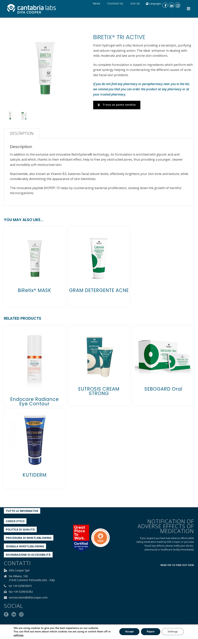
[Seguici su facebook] (6, 614)
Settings (173, 632)
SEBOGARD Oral (163, 389)
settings (18, 635)
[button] (78, 33)
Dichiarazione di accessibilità (28, 554)
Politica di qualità (20, 529)
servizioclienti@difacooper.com (28, 597)
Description (21, 133)
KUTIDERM (35, 475)
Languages (155, 3)
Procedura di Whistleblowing (28, 538)
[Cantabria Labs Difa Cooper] (31, 8)
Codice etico (15, 521)
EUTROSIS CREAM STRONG (98, 391)
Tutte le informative (22, 511)
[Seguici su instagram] (21, 614)
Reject (150, 632)
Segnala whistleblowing (25, 546)
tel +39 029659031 (20, 586)
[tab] (21, 133)
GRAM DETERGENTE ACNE (99, 290)
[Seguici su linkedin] (13, 614)
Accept (129, 632)
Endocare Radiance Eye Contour (34, 401)
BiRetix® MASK (34, 290)
